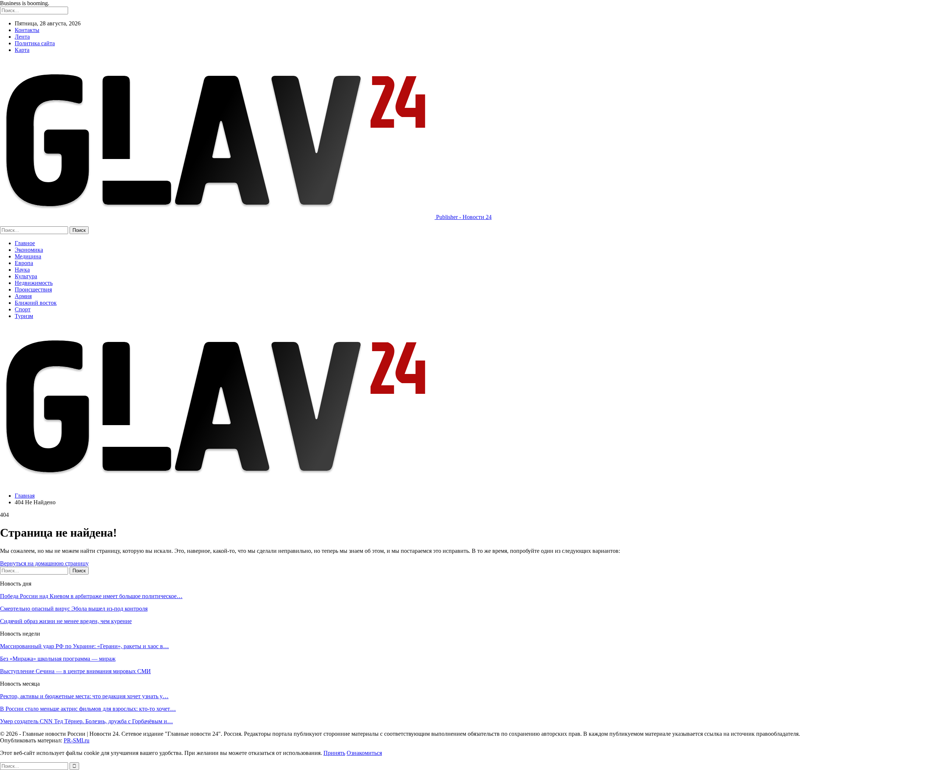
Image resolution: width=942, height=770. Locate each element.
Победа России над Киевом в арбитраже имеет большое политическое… (91, 596)
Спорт (23, 309)
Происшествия (33, 289)
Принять (334, 753)
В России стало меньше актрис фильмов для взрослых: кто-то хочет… (88, 709)
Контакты (27, 30)
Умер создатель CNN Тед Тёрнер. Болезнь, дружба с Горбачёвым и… (86, 721)
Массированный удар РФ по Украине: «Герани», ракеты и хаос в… (84, 646)
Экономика (29, 250)
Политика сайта (35, 43)
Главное (25, 243)
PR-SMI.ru (76, 740)
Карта (22, 50)
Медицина (28, 256)
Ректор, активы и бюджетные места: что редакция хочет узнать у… (84, 696)
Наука (22, 269)
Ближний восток (36, 303)
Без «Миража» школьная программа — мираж (58, 659)
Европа (24, 263)
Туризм (24, 316)
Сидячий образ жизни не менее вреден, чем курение (66, 621)
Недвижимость (34, 283)
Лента (22, 36)
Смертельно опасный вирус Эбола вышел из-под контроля (74, 608)
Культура (26, 276)
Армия (23, 296)
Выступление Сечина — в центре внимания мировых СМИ (75, 671)
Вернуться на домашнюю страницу (44, 563)
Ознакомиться (364, 753)
